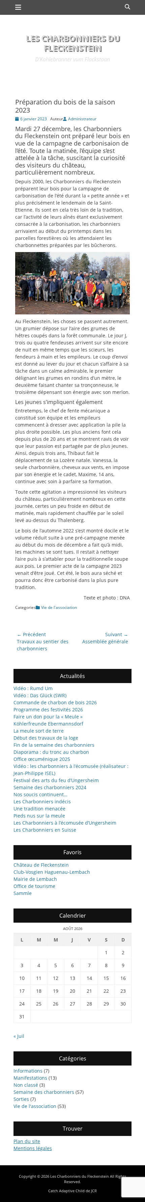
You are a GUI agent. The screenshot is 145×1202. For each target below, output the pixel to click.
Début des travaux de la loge (45, 738)
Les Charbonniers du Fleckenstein (73, 42)
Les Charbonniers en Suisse (44, 830)
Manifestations (30, 1078)
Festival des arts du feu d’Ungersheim (56, 780)
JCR (94, 1190)
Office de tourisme (34, 886)
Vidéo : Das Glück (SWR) (39, 695)
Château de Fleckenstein (41, 865)
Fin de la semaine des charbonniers (53, 745)
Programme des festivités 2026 (48, 709)
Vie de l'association (59, 607)
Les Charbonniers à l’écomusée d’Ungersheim (64, 823)
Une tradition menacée (39, 808)
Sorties (21, 1099)
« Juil (18, 1036)
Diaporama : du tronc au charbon (51, 752)
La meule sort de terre (38, 731)
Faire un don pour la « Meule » (48, 716)
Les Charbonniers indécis (42, 801)
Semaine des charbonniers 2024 (49, 787)
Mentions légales (32, 1148)
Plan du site (26, 1141)
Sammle (22, 893)
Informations (27, 1071)
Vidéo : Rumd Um (33, 688)
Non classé (25, 1085)
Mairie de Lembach (35, 879)
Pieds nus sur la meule (39, 815)
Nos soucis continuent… (40, 794)
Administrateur (82, 119)
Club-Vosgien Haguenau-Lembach (51, 872)
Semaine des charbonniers (43, 1092)
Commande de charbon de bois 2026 (55, 702)
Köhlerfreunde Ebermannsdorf (48, 723)
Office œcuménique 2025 (41, 759)
